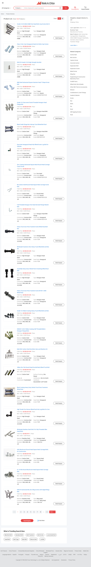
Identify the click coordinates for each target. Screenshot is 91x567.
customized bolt (51, 535)
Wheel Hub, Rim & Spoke (76, 84)
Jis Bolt (42, 539)
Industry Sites (59, 551)
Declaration (64, 560)
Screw (72, 98)
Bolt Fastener (30, 535)
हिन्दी (74, 554)
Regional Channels (68, 551)
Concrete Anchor (74, 63)
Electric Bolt (33, 539)
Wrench (72, 90)
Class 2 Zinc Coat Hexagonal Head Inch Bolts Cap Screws (32, 44)
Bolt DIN (24, 539)
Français (27, 554)
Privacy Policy (72, 560)
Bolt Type (16, 539)
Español (15, 554)
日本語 (70, 554)
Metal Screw (73, 71)
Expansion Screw (75, 68)
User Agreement (55, 560)
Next (52, 512)
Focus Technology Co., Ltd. (33, 560)
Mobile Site (86, 551)
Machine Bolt (8, 535)
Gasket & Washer (75, 95)
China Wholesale (40, 551)
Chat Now (42, 520)
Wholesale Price (50, 551)
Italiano (41, 554)
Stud (71, 115)
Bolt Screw (40, 535)
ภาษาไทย (79, 554)
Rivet (71, 109)
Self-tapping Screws (75, 112)
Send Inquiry (58, 38)
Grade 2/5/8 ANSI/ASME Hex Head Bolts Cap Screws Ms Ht (33, 24)
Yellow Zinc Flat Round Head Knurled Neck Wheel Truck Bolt (33, 367)
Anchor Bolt (73, 55)
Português (20, 554)
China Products (12, 551)
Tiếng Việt (40, 556)
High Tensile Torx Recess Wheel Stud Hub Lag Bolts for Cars (33, 409)
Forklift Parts (73, 81)
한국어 (64, 554)
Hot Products (4, 551)
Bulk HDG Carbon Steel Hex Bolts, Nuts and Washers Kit (32, 349)
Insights (45, 552)
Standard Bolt (19, 535)
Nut (71, 101)
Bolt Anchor (73, 57)
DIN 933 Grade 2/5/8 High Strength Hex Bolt (29, 62)
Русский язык (34, 554)
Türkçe (85, 554)
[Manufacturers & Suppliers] (45, 3)
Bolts (71, 103)
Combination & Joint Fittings (78, 92)
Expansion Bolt (74, 66)
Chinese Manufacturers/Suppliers (26, 551)
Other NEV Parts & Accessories (78, 87)
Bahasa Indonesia (49, 556)
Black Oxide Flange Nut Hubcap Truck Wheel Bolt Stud (31, 124)
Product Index (78, 551)
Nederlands (54, 554)
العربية (59, 554)
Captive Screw (74, 60)
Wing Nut (72, 74)
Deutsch (47, 554)
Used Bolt (7, 539)
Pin (71, 106)
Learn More (74, 45)
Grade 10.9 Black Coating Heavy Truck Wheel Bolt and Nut (33, 311)
